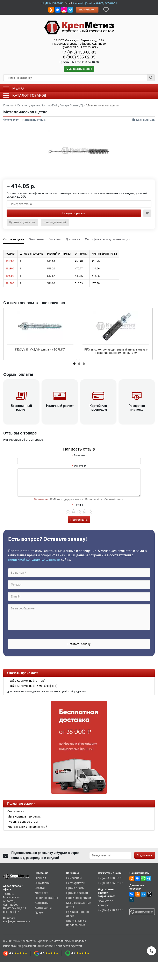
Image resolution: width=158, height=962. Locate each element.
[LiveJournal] (131, 899)
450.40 (79, 261)
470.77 (79, 268)
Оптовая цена (13, 239)
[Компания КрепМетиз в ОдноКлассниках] (51, 9)
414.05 (96, 275)
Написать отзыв (33, 119)
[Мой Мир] (143, 894)
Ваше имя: (80, 455)
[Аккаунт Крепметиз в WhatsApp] (143, 878)
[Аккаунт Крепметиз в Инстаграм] (64, 9)
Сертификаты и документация (107, 239)
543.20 (51, 268)
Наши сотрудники (78, 897)
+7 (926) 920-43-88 (110, 910)
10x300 (10, 261)
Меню (18, 88)
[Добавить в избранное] (106, 9)
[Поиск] (151, 77)
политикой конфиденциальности (34, 559)
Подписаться (144, 855)
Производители (77, 892)
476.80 (96, 283)
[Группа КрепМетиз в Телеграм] (148, 878)
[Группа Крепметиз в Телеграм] (70, 9)
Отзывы (55, 239)
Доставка (73, 239)
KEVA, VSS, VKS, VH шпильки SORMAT (40, 349)
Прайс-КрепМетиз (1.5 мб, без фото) (32, 685)
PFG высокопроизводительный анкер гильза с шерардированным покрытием (116, 351)
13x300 (10, 268)
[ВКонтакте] (131, 894)
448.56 (79, 275)
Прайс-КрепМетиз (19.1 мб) (26, 680)
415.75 (96, 261)
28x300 (10, 283)
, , (79, 44)
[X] (149, 894)
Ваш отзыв (79, 466)
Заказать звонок (80, 68)
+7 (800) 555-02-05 (110, 883)
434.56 (96, 268)
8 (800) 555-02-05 (106, 3)
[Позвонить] (151, 951)
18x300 (10, 275)
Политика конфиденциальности (16, 920)
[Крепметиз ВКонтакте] (57, 9)
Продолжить (79, 519)
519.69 (51, 261)
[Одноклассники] (137, 894)
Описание (36, 239)
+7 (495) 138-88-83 (52, 3)
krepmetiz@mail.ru (84, 3)
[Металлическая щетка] (79, 150)
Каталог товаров (29, 95)
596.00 (51, 283)
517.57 (51, 275)
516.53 (79, 283)
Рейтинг (78, 504)
